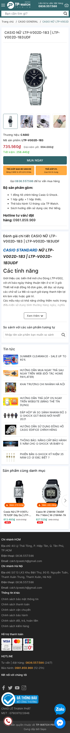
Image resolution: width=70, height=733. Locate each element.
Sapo (43, 729)
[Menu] (3, 5)
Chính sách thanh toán (15, 604)
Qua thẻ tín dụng (51, 170)
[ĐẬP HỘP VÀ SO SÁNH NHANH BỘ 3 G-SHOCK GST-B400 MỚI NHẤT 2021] (10, 416)
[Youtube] (17, 687)
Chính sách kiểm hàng (15, 626)
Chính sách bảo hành (14, 615)
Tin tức (9, 349)
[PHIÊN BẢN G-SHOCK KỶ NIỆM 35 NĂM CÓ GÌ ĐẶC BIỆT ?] (10, 457)
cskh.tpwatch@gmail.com (26, 561)
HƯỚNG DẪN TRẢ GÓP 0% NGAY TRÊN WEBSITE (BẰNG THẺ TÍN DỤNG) (41, 401)
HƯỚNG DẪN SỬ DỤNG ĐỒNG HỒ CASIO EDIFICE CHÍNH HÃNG (42, 428)
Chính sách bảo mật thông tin (19, 599)
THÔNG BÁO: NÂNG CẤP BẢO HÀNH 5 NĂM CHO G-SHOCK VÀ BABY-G (43, 442)
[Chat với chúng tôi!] (60, 722)
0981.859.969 (24, 667)
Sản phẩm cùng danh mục (24, 471)
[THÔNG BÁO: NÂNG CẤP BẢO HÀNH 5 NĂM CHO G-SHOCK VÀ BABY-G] (10, 444)
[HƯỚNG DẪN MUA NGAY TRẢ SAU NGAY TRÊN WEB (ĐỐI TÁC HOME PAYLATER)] (10, 373)
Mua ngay (35, 160)
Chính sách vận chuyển (16, 609)
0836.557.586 (50, 5)
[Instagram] (24, 687)
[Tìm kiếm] (65, 13)
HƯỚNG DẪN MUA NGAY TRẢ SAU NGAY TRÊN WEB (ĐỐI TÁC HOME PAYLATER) (42, 373)
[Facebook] (3, 687)
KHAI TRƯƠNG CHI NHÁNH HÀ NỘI (42, 384)
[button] (64, 500)
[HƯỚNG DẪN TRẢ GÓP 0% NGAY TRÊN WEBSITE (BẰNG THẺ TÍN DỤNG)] (10, 401)
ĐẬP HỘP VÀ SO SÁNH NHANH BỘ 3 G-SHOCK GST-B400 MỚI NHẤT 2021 (43, 416)
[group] (35, 79)
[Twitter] (10, 687)
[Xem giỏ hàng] (66, 5)
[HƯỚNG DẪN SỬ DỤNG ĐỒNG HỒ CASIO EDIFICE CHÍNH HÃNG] (10, 430)
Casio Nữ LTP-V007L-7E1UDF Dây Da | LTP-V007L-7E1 (16, 513)
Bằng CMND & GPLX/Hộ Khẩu (18, 170)
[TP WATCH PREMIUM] (18, 5)
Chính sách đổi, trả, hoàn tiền (19, 620)
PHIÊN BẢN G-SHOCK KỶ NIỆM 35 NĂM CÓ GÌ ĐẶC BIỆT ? (42, 455)
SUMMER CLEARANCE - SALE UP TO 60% (43, 358)
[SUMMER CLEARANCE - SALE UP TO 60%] (10, 360)
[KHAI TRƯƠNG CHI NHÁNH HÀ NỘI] (10, 387)
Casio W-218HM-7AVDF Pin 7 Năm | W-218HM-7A (51, 513)
